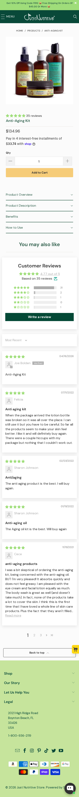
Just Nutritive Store (31, 787)
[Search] (75, 17)
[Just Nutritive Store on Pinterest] (39, 751)
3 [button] (41, 635)
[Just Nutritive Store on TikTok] (47, 751)
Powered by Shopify (60, 787)
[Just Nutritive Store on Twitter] (54, 751)
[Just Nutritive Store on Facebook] (25, 751)
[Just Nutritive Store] (39, 16)
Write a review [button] (39, 317)
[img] (15, 357)
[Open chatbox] (70, 788)
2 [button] (34, 635)
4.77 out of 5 (50, 274)
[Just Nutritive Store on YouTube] (61, 751)
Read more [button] (13, 615)
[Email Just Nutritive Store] (18, 751)
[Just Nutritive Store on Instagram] (32, 751)
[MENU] (2, 17)
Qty (8, 152)
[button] (16, 116)
